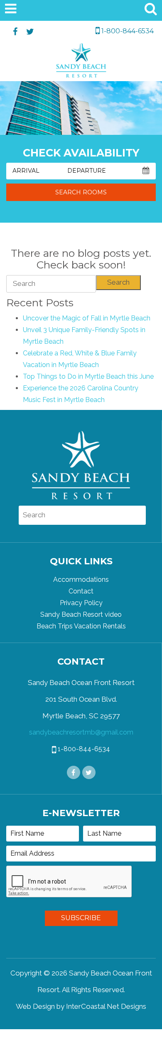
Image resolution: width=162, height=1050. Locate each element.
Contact (81, 591)
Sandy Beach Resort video (81, 614)
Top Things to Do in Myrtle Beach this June (88, 376)
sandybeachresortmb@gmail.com (81, 732)
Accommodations (81, 579)
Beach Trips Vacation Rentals (81, 626)
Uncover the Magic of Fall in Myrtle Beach (86, 318)
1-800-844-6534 (127, 31)
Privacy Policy (81, 603)
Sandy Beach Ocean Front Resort (81, 62)
